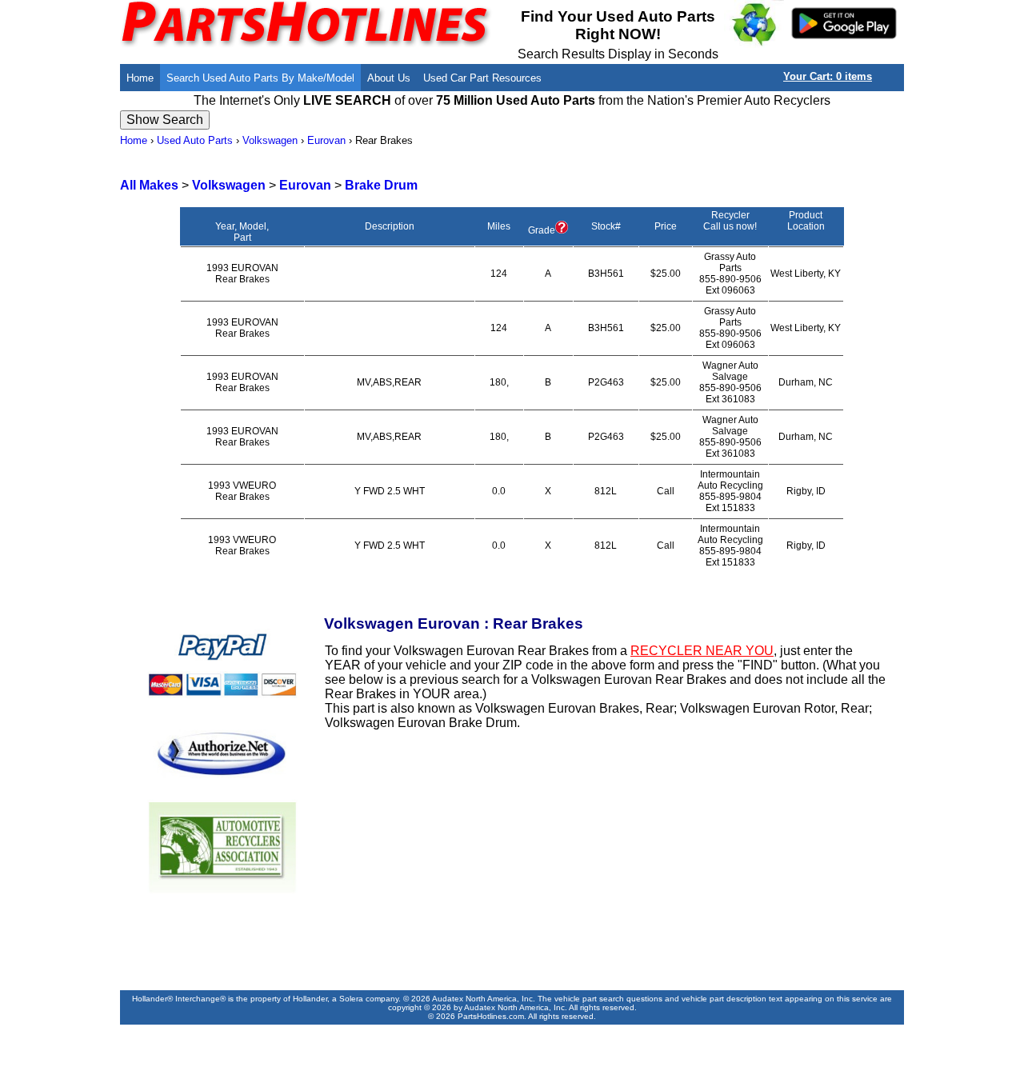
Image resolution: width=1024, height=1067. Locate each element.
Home (140, 78)
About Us (388, 78)
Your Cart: (827, 76)
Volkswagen (270, 140)
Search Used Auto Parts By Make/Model (260, 78)
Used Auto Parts (195, 140)
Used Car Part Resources (482, 78)
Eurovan (326, 140)
